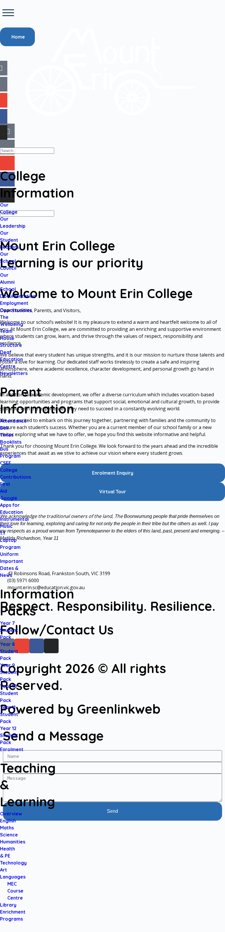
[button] (8, 13)
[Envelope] (7, 163)
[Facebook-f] (7, 179)
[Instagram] (7, 195)
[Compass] (7, 131)
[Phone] (7, 147)
